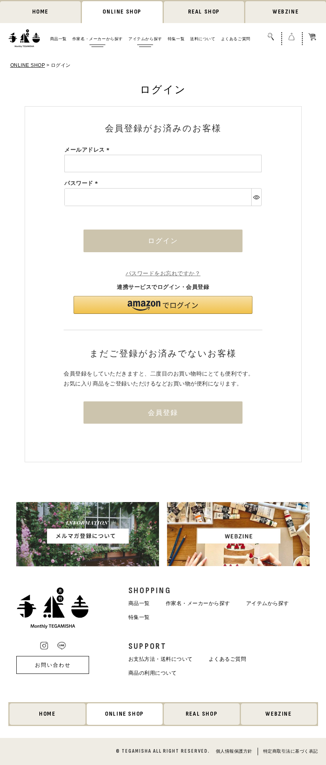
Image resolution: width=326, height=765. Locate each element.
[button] (163, 305)
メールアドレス (88, 149)
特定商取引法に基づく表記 (290, 750)
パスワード (82, 183)
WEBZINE (286, 12)
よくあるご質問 (235, 39)
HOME (40, 12)
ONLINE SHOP (122, 12)
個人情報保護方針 (234, 750)
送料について (202, 39)
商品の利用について (152, 673)
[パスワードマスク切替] (256, 197)
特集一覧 (176, 39)
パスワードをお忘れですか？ (163, 273)
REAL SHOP (204, 12)
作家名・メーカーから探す (97, 39)
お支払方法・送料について (160, 659)
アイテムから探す (145, 39)
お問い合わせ (53, 665)
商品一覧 (58, 39)
